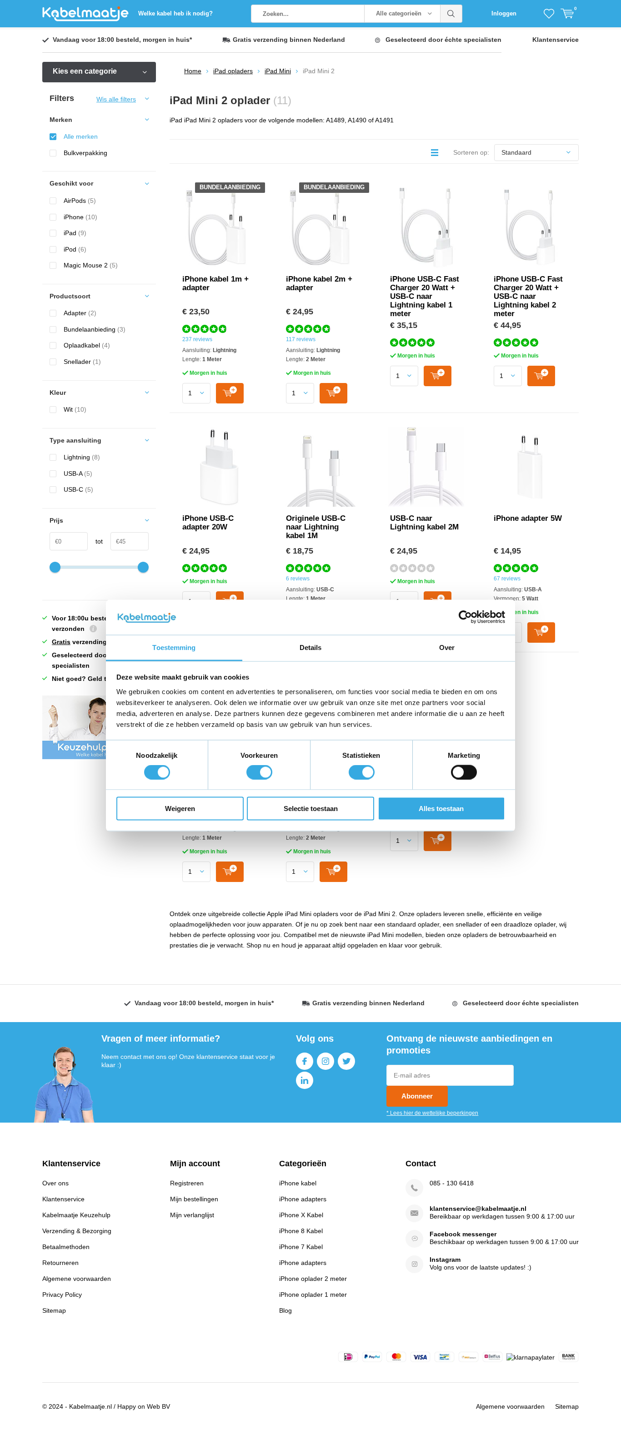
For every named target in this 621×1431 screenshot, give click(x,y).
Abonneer (417, 1096)
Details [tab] (311, 647)
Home (192, 71)
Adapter (80, 313)
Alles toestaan (441, 808)
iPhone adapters (302, 1199)
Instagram (325, 1061)
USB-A (78, 473)
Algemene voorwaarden (76, 1278)
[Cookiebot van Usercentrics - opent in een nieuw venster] (465, 617)
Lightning (82, 457)
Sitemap (54, 1310)
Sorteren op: (471, 152)
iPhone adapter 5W (528, 518)
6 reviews (298, 578)
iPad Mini (278, 71)
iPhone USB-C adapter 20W (208, 522)
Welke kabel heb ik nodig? (175, 13)
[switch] (259, 772)
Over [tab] (447, 647)
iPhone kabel (297, 1183)
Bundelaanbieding (94, 329)
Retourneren (60, 1262)
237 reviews (197, 339)
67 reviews (507, 578)
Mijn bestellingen (194, 1199)
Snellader (82, 361)
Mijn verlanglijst (192, 1215)
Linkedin (304, 1080)
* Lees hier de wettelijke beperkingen (432, 1113)
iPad (75, 233)
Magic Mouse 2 (91, 265)
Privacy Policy (62, 1294)
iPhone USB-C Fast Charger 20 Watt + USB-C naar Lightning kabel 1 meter (424, 296)
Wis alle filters (116, 99)
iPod (75, 249)
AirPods (80, 200)
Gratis (61, 641)
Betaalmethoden (66, 1246)
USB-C (78, 489)
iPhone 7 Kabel (301, 1246)
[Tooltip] (93, 630)
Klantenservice (555, 39)
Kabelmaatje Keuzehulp (76, 1215)
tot (95, 541)
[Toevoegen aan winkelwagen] (230, 393)
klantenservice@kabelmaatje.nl (478, 1208)
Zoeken (451, 14)
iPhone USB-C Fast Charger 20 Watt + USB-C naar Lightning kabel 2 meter (528, 296)
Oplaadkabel (87, 345)
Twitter (346, 1061)
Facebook (304, 1061)
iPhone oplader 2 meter (313, 1278)
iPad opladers (233, 71)
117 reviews (301, 339)
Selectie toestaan (311, 808)
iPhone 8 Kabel (301, 1230)
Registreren (187, 1183)
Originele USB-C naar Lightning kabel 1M (316, 527)
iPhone (80, 217)
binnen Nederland (289, 39)
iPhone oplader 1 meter (313, 1294)
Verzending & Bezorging (76, 1230)
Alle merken (81, 136)
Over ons (55, 1183)
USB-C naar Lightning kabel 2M (424, 522)
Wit (75, 409)
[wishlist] (549, 13)
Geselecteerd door (443, 39)
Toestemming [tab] (173, 647)
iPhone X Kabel (301, 1215)
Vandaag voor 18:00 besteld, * (122, 39)
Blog (285, 1310)
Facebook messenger (463, 1234)
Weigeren (180, 808)
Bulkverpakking (85, 152)
